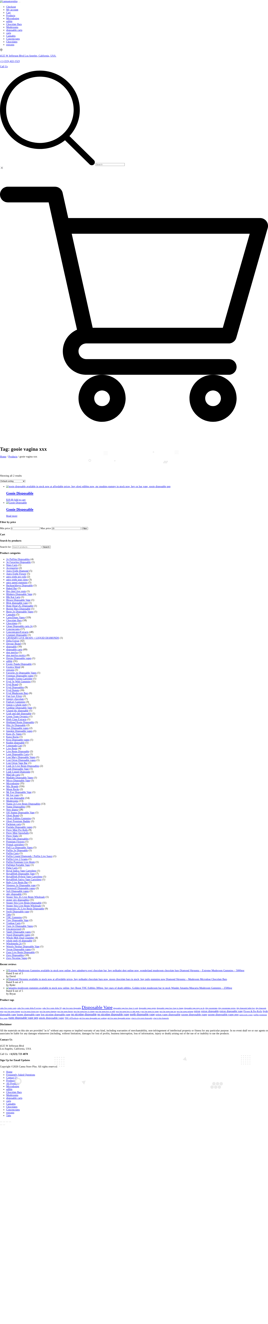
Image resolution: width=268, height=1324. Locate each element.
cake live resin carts (8, 1008)
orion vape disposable (168, 1014)
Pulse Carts (12, 868)
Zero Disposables (15, 955)
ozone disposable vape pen (223, 1014)
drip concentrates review (227, 1008)
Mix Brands (12, 786)
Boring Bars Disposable (18, 608)
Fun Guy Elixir (14, 696)
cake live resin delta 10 (52, 1008)
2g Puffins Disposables (18, 559)
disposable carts (14, 649)
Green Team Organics (17, 716)
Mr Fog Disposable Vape (19, 792)
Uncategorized (13, 929)
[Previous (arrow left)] (1, 1124)
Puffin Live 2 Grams (17, 859)
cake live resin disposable (71, 1008)
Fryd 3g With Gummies (18, 681)
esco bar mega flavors (65, 1011)
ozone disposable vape (194, 1014)
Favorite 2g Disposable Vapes (21, 672)
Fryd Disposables (15, 687)
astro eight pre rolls (16, 576)
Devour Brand (13, 643)
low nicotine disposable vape (55, 1014)
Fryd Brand (12, 684)
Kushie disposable (15, 742)
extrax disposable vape (231, 1011)
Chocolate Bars (14, 620)
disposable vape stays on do (194, 1008)
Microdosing (12, 783)
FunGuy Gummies (15, 702)
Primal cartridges (15, 844)
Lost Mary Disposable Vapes (20, 757)
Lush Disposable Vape (17, 769)
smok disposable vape (51, 1017)
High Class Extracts (16, 719)
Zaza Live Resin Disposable (20, 952)
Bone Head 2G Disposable (19, 605)
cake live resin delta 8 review (29, 1008)
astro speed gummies (17, 582)
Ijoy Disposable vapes (17, 728)
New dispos (12, 809)
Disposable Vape (97, 1007)
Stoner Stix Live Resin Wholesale (23, 905)
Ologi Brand (12, 815)
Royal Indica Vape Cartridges (21, 870)
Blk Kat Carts (13, 597)
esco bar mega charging (48, 1011)
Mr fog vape (12, 795)
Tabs (8, 914)
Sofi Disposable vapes (17, 891)
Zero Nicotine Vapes (16, 958)
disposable (11, 646)
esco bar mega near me (168, 1011)
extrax (197, 1011)
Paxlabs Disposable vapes (19, 827)
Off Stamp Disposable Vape (20, 812)
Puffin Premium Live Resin (20, 862)
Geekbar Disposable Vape (19, 707)
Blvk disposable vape (17, 603)
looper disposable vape (28, 1014)
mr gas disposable (15, 798)
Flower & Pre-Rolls (252, 1011)
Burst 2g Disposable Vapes (19, 611)
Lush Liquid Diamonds (18, 771)
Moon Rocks (12, 789)
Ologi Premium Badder (18, 821)
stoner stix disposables (17, 900)
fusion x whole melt (16, 704)
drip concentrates (211, 1008)
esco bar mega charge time (30, 1011)
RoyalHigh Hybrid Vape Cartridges (24, 876)
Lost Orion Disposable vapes (21, 760)
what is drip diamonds (161, 1018)
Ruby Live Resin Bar (17, 882)
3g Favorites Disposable (18, 562)
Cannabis (10, 614)
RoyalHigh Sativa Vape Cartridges (23, 879)
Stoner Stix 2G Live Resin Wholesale (25, 897)
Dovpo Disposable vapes (18, 658)
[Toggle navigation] (19, 2)
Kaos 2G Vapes (14, 734)
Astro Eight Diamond (17, 571)
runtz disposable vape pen (23, 1017)
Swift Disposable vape (17, 911)
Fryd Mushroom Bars (17, 693)
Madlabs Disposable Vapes (19, 777)
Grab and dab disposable (18, 713)
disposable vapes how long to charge (170, 1008)
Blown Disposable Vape (18, 600)
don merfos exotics (16, 655)
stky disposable (14, 894)
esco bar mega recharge (185, 1011)
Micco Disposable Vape (18, 780)
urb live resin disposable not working (93, 1018)
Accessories (12, 568)
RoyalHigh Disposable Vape (20, 873)
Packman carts (13, 824)
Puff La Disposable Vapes (19, 847)
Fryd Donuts (12, 690)
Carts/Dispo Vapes (15, 617)
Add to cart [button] (20, 499)
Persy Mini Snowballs (17, 833)
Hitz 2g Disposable (16, 725)
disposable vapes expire (147, 1008)
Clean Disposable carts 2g (19, 626)
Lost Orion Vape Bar (17, 763)
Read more (11, 516)
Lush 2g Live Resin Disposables (22, 766)
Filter (85, 528)
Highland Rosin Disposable (20, 722)
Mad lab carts (13, 774)
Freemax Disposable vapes (19, 675)
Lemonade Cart (14, 745)
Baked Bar (11, 588)
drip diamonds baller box (245, 1008)
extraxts (10, 670)
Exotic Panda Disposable (19, 664)
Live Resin (11, 748)
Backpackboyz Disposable (19, 585)
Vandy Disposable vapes (18, 932)
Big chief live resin (16, 591)
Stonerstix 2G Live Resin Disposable (25, 908)
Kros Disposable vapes (17, 739)
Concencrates (13, 629)
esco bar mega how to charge (84, 1011)
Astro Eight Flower (16, 573)
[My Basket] (134, 437)
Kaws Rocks (12, 737)
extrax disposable (210, 1011)
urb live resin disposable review (119, 1018)
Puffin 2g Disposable (17, 850)
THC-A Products (72, 1018)
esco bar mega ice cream (150, 1011)
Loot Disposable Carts (17, 754)
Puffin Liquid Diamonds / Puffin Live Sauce (29, 856)
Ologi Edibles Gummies (18, 818)
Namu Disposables (15, 806)
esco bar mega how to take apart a (128, 1011)
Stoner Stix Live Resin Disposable (24, 902)
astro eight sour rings (17, 579)
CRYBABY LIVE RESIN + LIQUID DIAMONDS (32, 638)
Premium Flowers (15, 841)
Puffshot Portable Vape (18, 865)
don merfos (12, 652)
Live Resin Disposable (17, 751)
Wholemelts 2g (14, 943)
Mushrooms (12, 801)
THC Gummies (14, 917)
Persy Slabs (12, 836)
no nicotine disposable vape (113, 1014)
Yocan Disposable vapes (18, 949)
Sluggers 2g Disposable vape (21, 885)
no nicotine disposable (84, 1014)
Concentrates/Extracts (17, 632)
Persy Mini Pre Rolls (17, 830)
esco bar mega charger (12, 1011)
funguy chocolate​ (15, 699)
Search (46, 547)
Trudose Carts (13, 923)
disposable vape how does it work (125, 1008)
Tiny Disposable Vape (17, 920)
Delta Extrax (12, 640)
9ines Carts (12, 565)
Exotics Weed (13, 667)
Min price (5, 528)
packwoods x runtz (246, 1015)
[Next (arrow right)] (4, 1124)
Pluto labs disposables (17, 838)
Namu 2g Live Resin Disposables (23, 803)
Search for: (5, 547)
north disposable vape (142, 1014)
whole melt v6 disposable (19, 940)
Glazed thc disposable (17, 710)
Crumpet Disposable (16, 635)
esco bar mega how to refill (105, 1011)
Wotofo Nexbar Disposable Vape (23, 946)
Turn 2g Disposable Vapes (19, 926)
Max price (45, 528)
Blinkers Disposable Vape (19, 594)
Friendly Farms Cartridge (19, 678)
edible (9, 661)
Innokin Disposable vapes (19, 731)
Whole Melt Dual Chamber (20, 937)
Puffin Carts (12, 853)
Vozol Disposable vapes (18, 934)
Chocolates (11, 623)
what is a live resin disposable (141, 1018)
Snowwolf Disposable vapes (20, 888)
